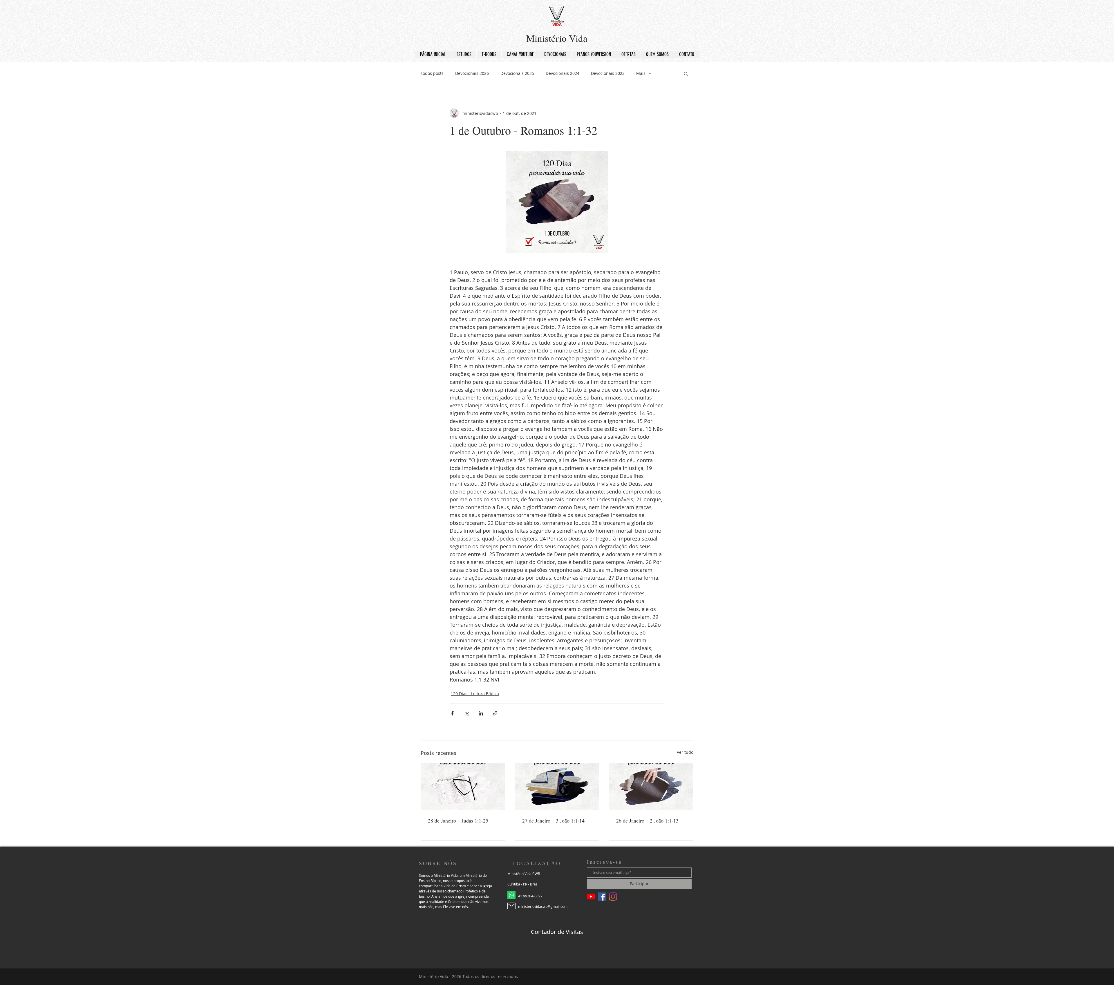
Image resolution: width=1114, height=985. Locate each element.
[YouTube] (591, 896)
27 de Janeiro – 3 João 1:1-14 (553, 820)
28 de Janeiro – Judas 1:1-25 (458, 820)
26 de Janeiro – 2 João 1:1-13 (647, 820)
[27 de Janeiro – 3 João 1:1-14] (557, 786)
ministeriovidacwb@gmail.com (542, 906)
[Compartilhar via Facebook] (452, 713)
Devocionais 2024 (562, 73)
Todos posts (432, 73)
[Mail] (511, 906)
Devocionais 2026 (472, 73)
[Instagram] (613, 896)
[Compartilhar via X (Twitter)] (466, 713)
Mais (640, 73)
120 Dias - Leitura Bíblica (475, 693)
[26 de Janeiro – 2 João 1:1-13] (651, 786)
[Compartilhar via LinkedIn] (481, 713)
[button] (686, 73)
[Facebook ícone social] (602, 896)
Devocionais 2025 (517, 73)
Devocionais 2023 (608, 73)
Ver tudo (685, 752)
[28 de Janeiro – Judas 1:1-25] (463, 786)
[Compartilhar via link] (495, 713)
